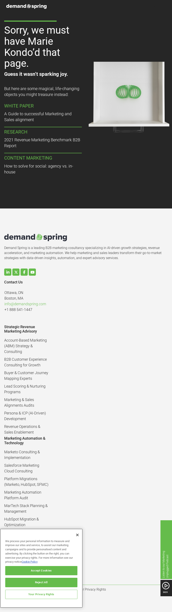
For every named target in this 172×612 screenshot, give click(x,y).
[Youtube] (32, 272)
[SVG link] (165, 585)
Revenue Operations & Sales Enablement (22, 429)
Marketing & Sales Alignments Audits (19, 402)
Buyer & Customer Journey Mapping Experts (26, 376)
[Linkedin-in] (7, 272)
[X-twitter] (16, 272)
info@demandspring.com (25, 304)
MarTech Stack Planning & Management (26, 508)
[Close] (77, 535)
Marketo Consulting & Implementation (22, 455)
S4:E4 (165, 592)
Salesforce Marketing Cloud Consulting (21, 468)
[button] (153, 6)
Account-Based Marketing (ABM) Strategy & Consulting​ (25, 346)
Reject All (41, 582)
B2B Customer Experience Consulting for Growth (25, 362)
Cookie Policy (30, 561)
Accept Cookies (41, 570)
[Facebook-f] (24, 272)
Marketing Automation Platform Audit (22, 495)
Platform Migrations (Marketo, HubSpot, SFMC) (26, 482)
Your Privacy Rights (41, 594)
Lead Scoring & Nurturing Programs (25, 389)
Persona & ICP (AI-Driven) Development (25, 416)
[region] (41, 568)
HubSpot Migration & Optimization (21, 522)
